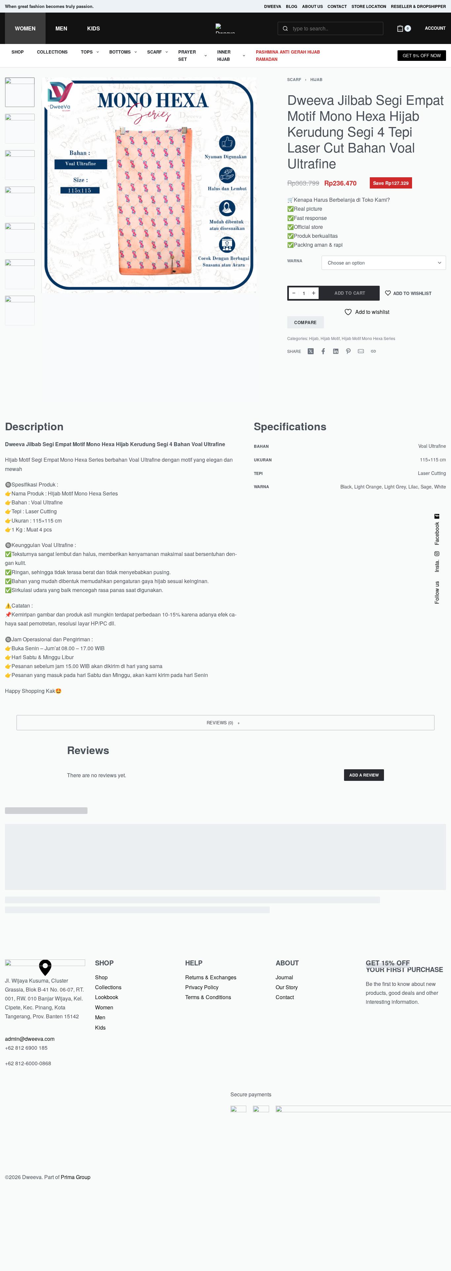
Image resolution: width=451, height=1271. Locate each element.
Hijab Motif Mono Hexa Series (368, 338)
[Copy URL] (373, 351)
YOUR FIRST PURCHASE (404, 966)
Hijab (316, 79)
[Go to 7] (20, 310)
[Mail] (361, 351)
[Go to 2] (20, 129)
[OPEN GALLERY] (149, 240)
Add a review (364, 775)
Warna (294, 261)
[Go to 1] (20, 92)
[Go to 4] (20, 201)
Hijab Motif (330, 338)
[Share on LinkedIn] (336, 351)
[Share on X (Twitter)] (311, 351)
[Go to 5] (20, 238)
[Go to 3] (20, 165)
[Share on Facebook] (323, 351)
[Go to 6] (20, 274)
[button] (225, 722)
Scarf (294, 79)
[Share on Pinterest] (348, 351)
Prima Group (75, 1177)
